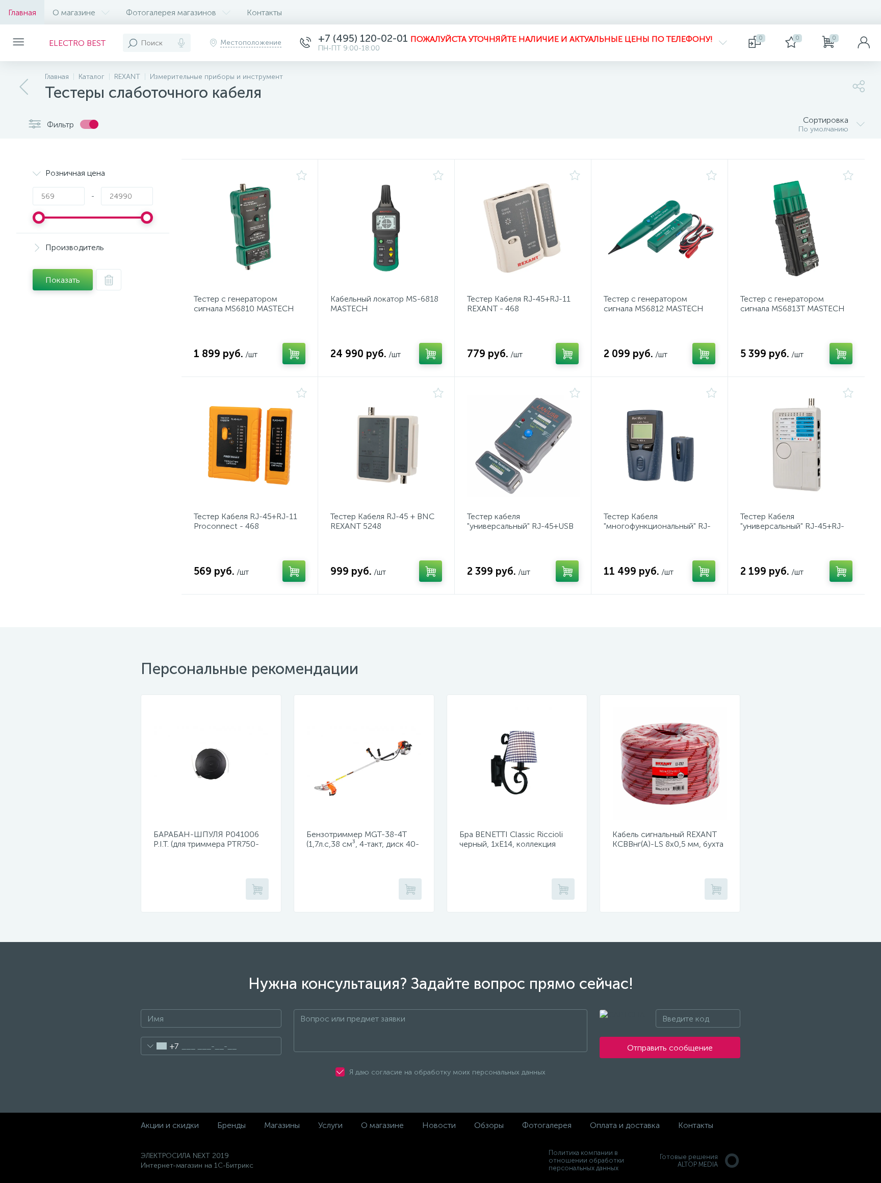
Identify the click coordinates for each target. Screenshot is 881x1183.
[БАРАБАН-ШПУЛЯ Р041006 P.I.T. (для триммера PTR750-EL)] (211, 763)
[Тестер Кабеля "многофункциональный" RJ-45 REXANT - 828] (660, 445)
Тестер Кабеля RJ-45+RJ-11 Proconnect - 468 (245, 521)
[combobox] (159, 1046)
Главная (22, 12)
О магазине (74, 12)
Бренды (231, 1125)
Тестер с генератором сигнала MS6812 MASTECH (654, 303)
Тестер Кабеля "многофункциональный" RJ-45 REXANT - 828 (657, 526)
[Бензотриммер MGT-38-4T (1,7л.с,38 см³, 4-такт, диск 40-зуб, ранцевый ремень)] (364, 763)
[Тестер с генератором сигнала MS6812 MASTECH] (660, 228)
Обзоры (489, 1125)
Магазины (282, 1125)
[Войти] (863, 42)
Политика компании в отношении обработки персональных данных (586, 1160)
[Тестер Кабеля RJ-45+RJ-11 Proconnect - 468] (250, 445)
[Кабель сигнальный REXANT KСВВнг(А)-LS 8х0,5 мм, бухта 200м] (670, 763)
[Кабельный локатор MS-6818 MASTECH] (387, 228)
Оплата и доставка (625, 1125)
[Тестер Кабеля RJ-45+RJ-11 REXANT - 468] (523, 228)
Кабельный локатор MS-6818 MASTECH (384, 303)
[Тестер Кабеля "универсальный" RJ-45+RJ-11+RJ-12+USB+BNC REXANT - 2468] (796, 445)
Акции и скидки (170, 1125)
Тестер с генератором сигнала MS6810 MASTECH (244, 303)
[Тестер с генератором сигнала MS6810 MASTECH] (250, 228)
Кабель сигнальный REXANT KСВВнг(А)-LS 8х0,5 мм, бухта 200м (667, 843)
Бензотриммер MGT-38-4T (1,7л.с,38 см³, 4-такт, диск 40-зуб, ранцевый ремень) (362, 843)
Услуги (330, 1125)
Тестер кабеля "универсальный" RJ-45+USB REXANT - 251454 (520, 526)
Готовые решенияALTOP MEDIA (689, 1160)
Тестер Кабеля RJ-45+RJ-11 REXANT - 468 (519, 303)
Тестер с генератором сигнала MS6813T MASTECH (792, 303)
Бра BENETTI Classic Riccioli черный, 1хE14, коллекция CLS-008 (511, 843)
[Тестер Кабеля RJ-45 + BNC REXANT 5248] (387, 445)
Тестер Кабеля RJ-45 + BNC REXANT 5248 (382, 521)
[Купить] (293, 353)
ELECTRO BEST (77, 43)
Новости (439, 1125)
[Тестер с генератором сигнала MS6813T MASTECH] (796, 228)
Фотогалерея (547, 1125)
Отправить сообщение (670, 1048)
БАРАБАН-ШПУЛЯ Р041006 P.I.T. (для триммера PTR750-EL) (206, 843)
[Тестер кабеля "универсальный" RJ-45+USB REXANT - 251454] (523, 445)
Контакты (264, 12)
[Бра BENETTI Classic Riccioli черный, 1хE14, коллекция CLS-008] (517, 763)
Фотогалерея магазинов (171, 12)
